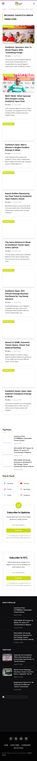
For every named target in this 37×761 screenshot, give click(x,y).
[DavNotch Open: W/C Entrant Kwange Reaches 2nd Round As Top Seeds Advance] (18, 278)
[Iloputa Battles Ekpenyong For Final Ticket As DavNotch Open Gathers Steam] (18, 180)
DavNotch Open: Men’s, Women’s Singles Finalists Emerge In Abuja (17, 147)
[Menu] (3, 3)
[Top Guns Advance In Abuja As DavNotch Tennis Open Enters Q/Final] (18, 229)
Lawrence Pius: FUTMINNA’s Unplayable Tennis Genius (23, 438)
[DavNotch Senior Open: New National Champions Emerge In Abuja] (18, 378)
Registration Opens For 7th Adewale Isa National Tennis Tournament (24, 684)
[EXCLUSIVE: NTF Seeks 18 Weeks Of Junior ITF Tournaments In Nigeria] (7, 450)
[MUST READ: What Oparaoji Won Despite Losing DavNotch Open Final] (18, 83)
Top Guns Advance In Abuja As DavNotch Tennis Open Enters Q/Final (18, 245)
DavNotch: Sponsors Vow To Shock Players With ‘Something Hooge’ (18, 50)
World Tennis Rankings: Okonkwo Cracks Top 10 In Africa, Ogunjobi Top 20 (24, 672)
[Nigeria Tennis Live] (18, 3)
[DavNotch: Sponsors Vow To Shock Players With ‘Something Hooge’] (18, 34)
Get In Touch (18, 748)
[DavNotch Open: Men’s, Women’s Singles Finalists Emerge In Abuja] (18, 132)
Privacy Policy (19, 537)
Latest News (14, 745)
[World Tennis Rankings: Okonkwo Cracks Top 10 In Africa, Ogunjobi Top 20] (7, 672)
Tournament (26, 745)
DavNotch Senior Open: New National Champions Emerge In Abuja (18, 394)
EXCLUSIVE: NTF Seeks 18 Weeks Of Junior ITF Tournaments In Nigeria (23, 450)
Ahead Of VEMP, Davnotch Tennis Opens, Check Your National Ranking (17, 345)
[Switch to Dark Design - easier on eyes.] (34, 4)
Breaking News (8, 26)
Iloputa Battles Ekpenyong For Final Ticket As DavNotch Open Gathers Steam (18, 196)
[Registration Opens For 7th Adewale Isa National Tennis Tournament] (7, 685)
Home (6, 745)
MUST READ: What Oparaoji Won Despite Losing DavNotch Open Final (17, 98)
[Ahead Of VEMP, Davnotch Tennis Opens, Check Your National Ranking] (18, 329)
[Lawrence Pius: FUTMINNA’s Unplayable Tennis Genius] (7, 438)
